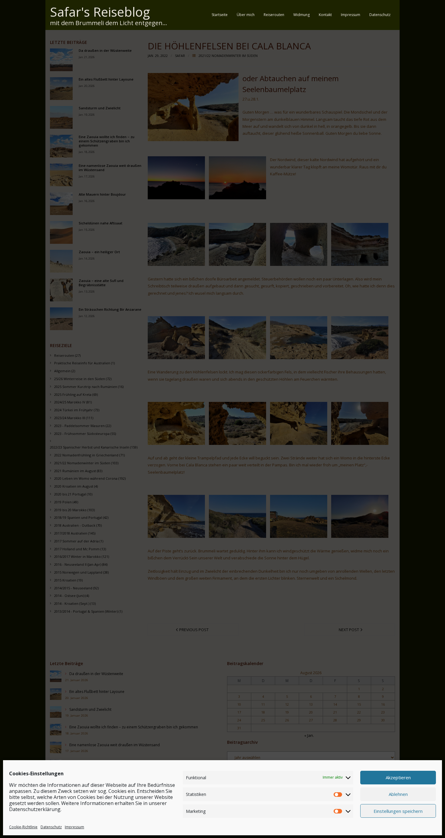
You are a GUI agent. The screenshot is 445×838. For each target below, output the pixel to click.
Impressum (74, 827)
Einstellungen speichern (398, 811)
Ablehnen (398, 794)
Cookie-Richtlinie (23, 827)
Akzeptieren (398, 777)
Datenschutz (51, 827)
